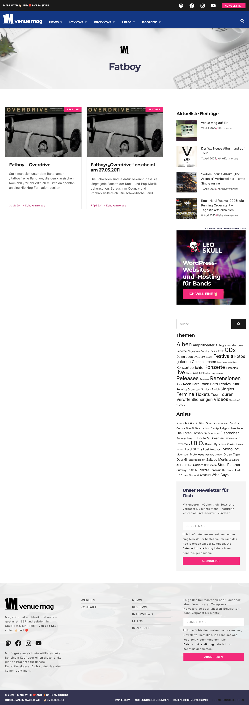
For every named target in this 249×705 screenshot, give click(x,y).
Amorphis (181, 423)
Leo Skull (51, 625)
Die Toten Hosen (189, 433)
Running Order (185, 389)
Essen (209, 357)
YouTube (180, 405)
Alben (184, 344)
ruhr (235, 384)
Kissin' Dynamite (215, 444)
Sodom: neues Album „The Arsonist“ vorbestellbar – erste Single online (223, 178)
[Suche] (238, 324)
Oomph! (219, 454)
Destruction (202, 428)
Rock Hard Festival (216, 384)
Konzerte (214, 367)
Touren (227, 394)
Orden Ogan (232, 454)
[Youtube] (213, 5)
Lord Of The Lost (197, 449)
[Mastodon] (181, 5)
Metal (189, 373)
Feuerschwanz (186, 438)
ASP (190, 423)
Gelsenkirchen (204, 361)
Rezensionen (225, 378)
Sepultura (234, 460)
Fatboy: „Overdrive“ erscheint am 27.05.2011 (123, 167)
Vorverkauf (234, 400)
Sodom (198, 465)
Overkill (182, 459)
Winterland (204, 475)
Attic (195, 423)
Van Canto (190, 475)
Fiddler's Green (208, 438)
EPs (203, 356)
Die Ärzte (208, 433)
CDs (230, 349)
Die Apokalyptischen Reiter (227, 428)
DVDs (197, 357)
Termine (185, 394)
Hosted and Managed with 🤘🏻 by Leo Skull (34, 700)
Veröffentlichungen (194, 399)
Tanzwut (215, 470)
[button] (242, 20)
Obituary (209, 454)
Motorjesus (197, 454)
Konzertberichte (189, 367)
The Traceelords (231, 470)
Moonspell (182, 454)
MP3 (195, 373)
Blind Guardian (208, 423)
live (180, 372)
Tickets (202, 394)
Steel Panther (229, 464)
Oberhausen (217, 373)
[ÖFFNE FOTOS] (134, 22)
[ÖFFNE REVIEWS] (86, 22)
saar (198, 389)
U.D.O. (179, 475)
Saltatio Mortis (217, 459)
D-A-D (190, 428)
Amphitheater (204, 345)
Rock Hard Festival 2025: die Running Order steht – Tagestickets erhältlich (222, 205)
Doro (216, 433)
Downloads (184, 357)
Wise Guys (220, 475)
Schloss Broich (210, 389)
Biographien (194, 351)
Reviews (204, 379)
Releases (187, 378)
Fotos (239, 356)
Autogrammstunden (229, 345)
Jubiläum (232, 362)
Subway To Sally (186, 470)
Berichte (181, 350)
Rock (179, 384)
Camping (205, 351)
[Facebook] (192, 5)
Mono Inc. (231, 449)
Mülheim (204, 373)
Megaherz (216, 449)
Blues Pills (223, 423)
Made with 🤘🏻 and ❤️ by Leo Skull (26, 5)
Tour (215, 394)
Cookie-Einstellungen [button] (228, 700)
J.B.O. (196, 443)
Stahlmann (210, 465)
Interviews (222, 362)
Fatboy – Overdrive (29, 164)
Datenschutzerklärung (198, 548)
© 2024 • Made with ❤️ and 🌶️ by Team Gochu (36, 694)
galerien (183, 361)
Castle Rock (217, 351)
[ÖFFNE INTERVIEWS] (114, 22)
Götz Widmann (228, 438)
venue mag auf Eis (214, 123)
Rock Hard (191, 384)
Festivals (223, 356)
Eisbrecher (229, 433)
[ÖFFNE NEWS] (61, 22)
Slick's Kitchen (184, 465)
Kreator (231, 444)
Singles (227, 389)
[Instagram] (202, 5)
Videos (221, 399)
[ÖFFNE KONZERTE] (159, 22)
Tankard (203, 470)
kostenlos (232, 367)
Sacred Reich (197, 459)
